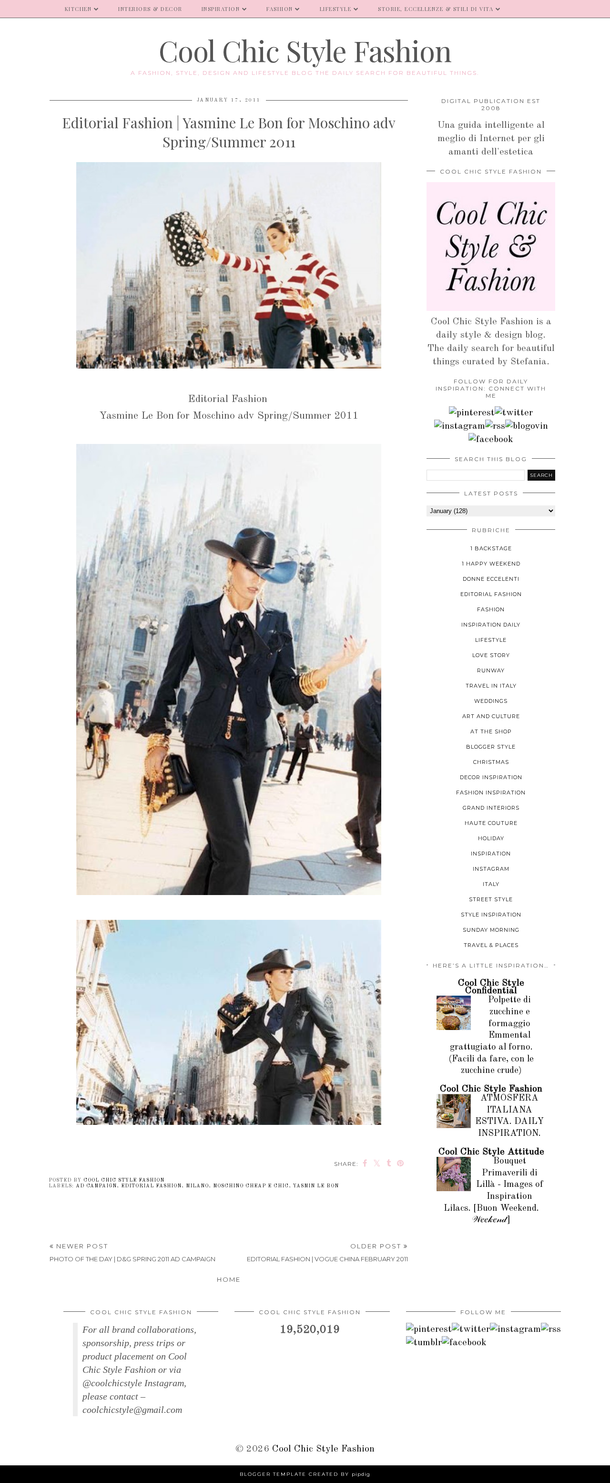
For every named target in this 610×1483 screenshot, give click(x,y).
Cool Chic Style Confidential (491, 987)
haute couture (491, 823)
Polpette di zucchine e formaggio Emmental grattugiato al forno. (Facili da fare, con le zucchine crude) (491, 1035)
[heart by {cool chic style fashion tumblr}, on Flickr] (526, 426)
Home (229, 1279)
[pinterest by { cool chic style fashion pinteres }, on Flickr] (472, 413)
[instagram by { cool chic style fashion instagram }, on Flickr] (459, 426)
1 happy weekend (491, 563)
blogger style (491, 746)
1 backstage (491, 548)
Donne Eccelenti (491, 579)
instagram (491, 868)
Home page (28, 8)
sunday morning (491, 930)
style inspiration (491, 914)
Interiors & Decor (150, 8)
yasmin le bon (316, 1186)
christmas (491, 762)
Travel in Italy (491, 685)
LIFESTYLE (336, 8)
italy (491, 884)
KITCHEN (78, 8)
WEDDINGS (491, 701)
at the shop (491, 731)
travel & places (491, 945)
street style (491, 899)
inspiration (491, 853)
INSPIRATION (221, 8)
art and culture (491, 716)
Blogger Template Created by (305, 1474)
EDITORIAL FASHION (151, 1186)
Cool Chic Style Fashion (305, 50)
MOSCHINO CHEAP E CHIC (251, 1186)
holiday (491, 838)
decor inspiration (491, 777)
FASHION (279, 8)
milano (197, 1186)
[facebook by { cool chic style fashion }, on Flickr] (490, 439)
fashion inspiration (491, 792)
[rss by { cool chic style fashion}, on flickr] (495, 426)
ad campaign (96, 1186)
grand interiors (491, 807)
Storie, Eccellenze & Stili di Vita (435, 8)
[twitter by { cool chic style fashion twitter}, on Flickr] (514, 413)
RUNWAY (491, 670)
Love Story (491, 655)
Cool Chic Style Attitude (491, 1152)
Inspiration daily (490, 624)
